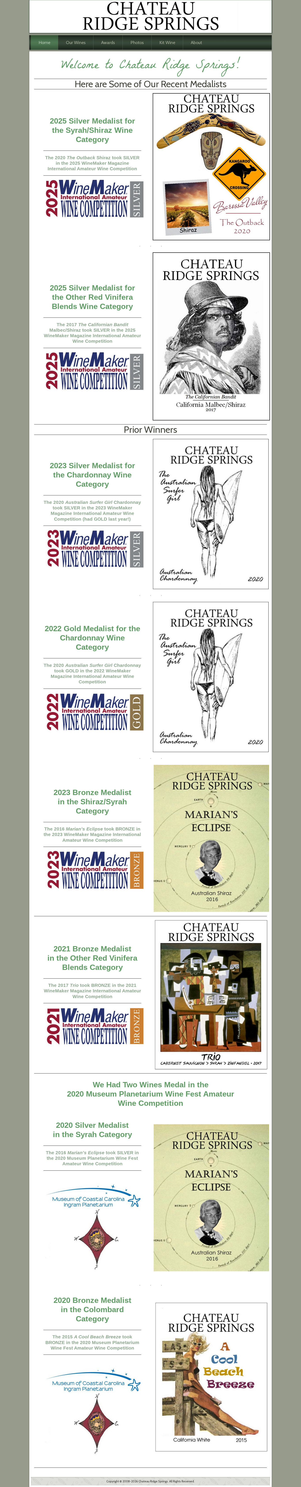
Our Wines (75, 42)
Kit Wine (167, 42)
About (196, 42)
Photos (137, 42)
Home (44, 42)
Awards (108, 42)
